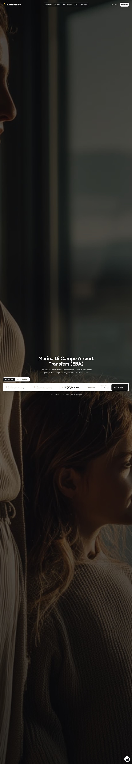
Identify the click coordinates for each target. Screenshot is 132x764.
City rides (57, 4)
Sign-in (125, 4)
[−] (102, 388)
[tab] (9, 379)
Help (76, 4)
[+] (108, 388)
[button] (71, 387)
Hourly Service (67, 4)
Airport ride (48, 4)
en (115, 4)
